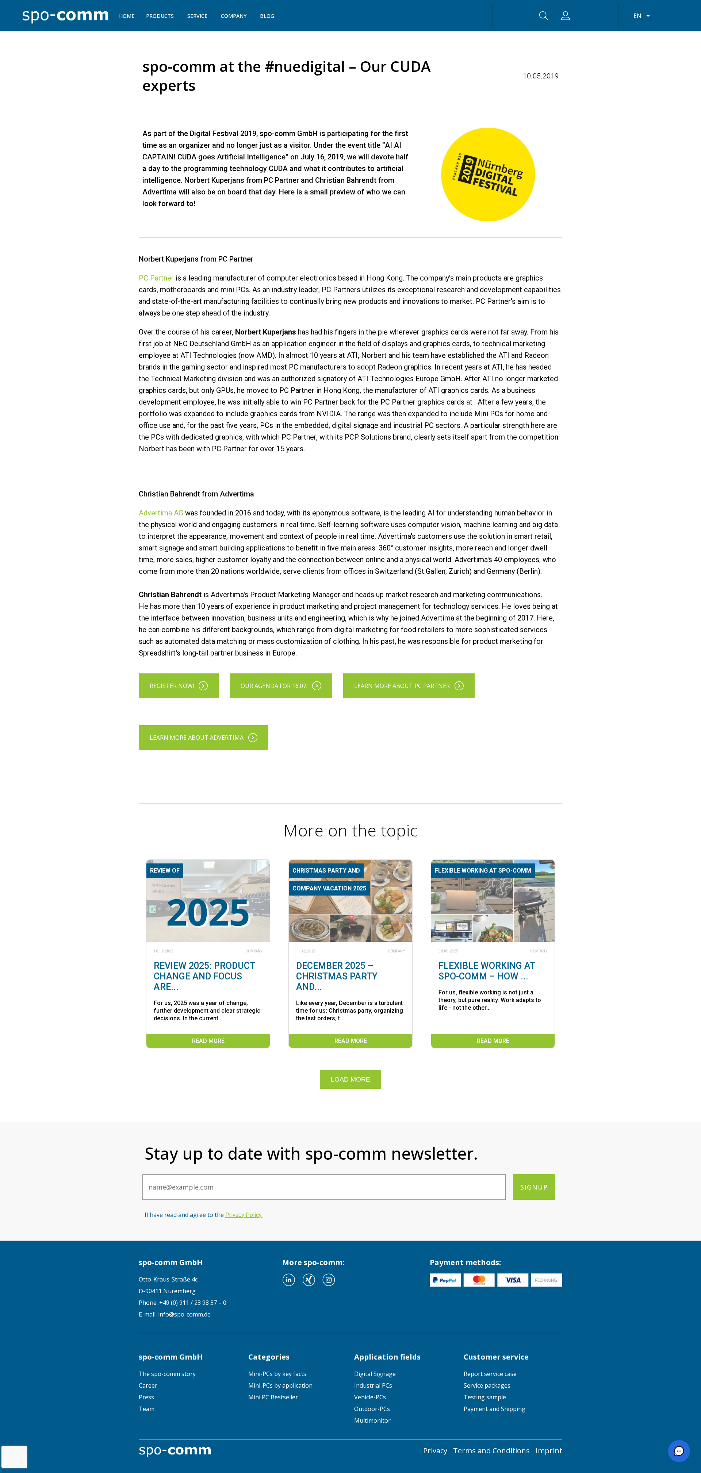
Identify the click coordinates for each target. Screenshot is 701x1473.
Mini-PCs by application (280, 1385)
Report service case (490, 1374)
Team (146, 1409)
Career (148, 1385)
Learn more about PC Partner (402, 686)
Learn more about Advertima (197, 738)
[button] (679, 1451)
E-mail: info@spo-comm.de (175, 1314)
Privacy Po (243, 1214)
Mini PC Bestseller (273, 1397)
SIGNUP (534, 1187)
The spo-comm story (167, 1374)
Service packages (487, 1385)
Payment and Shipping (494, 1409)
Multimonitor (372, 1420)
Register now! (172, 686)
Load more (350, 1079)
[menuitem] (188, 1374)
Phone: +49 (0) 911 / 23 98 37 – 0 (182, 1303)
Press (146, 1397)
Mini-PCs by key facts (277, 1374)
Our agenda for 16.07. (274, 686)
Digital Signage (375, 1374)
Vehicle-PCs (370, 1397)
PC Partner (156, 278)
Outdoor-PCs (372, 1409)
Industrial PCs (373, 1385)
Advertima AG (161, 513)
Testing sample (485, 1397)
